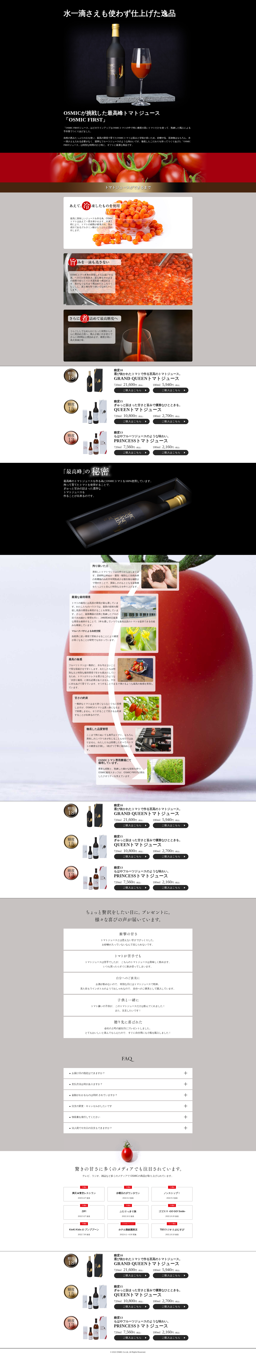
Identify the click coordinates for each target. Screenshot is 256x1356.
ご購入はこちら (132, 390)
